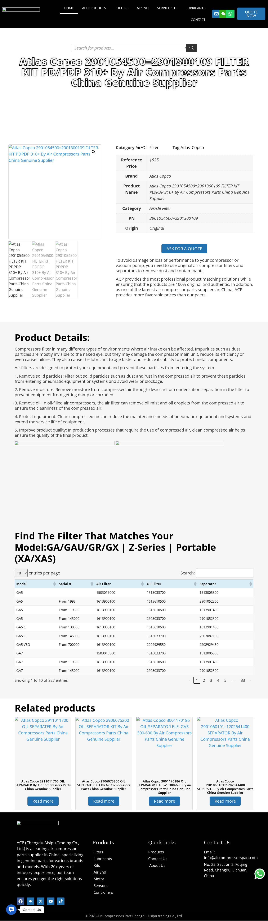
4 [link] (218, 680)
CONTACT (198, 19)
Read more (43, 801)
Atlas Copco (192, 147)
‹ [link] (189, 680)
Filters (72, 95)
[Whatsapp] (230, 14)
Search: (187, 573)
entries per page (44, 573)
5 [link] (225, 680)
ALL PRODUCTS (94, 8)
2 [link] (204, 680)
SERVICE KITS (167, 8)
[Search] (191, 48)
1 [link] (197, 680)
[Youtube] (50, 901)
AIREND (143, 8)
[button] (93, 152)
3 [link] (211, 680)
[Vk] (30, 901)
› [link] (250, 680)
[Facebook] (20, 901)
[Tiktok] (60, 901)
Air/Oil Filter (93, 95)
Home (34, 95)
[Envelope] (216, 14)
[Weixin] (223, 14)
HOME (69, 8)
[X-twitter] (40, 901)
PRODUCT (53, 95)
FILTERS (122, 8)
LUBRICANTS (195, 8)
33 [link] (243, 680)
